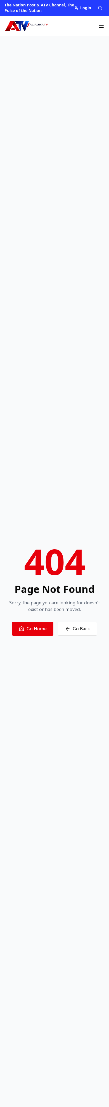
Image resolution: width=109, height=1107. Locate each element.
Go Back (81, 629)
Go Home (37, 629)
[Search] (100, 7)
